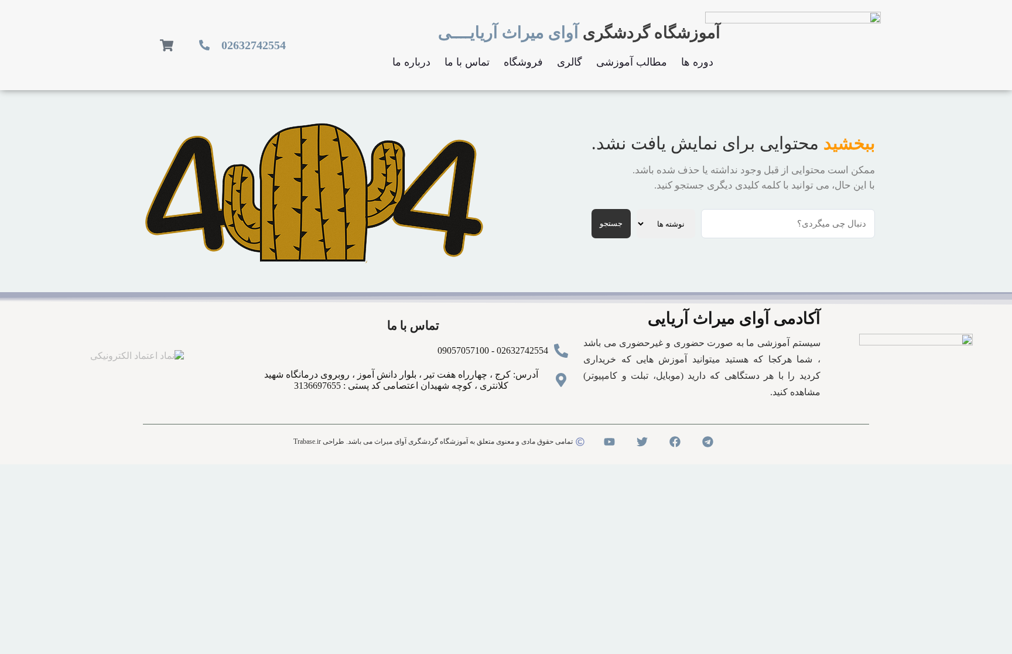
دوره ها (697, 62)
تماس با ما (467, 62)
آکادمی (734, 318)
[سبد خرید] (166, 45)
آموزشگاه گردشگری (579, 32)
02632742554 (253, 45)
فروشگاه (523, 62)
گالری (569, 62)
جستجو (611, 223)
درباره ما (411, 62)
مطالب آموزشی (631, 62)
